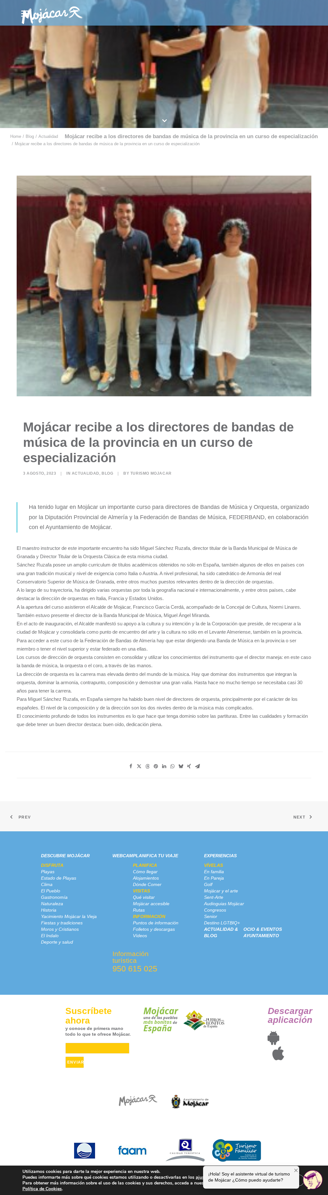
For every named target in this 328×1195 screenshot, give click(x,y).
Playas (47, 871)
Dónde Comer (147, 884)
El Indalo (50, 935)
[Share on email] (197, 766)
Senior (210, 916)
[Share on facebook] (131, 766)
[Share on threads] (147, 766)
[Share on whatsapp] (172, 766)
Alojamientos (146, 878)
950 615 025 (134, 968)
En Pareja (214, 878)
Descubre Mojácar (65, 855)
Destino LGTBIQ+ (222, 922)
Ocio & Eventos (262, 929)
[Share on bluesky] (180, 766)
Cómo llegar (145, 871)
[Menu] (25, 13)
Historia (48, 910)
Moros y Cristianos (60, 929)
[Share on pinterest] (156, 766)
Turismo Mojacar (151, 473)
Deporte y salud (57, 942)
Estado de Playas (58, 878)
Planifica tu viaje (155, 855)
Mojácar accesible (151, 903)
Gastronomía (54, 897)
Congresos (215, 910)
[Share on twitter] (139, 766)
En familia (214, 871)
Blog (30, 136)
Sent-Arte (213, 897)
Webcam (122, 855)
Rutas (139, 910)
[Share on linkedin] (164, 766)
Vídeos (140, 935)
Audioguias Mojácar (224, 903)
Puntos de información (155, 922)
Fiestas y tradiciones (62, 922)
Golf (208, 884)
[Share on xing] (189, 766)
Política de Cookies (42, 1189)
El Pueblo (50, 890)
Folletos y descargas (154, 929)
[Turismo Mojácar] (52, 13)
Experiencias (220, 855)
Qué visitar (144, 897)
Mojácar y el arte (221, 890)
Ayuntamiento (261, 935)
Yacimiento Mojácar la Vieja (69, 916)
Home (15, 136)
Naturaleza (52, 903)
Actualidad (48, 136)
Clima (47, 884)
